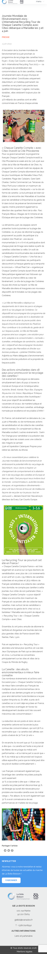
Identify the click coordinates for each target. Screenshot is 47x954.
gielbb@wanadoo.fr (24, 920)
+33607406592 (25, 925)
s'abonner (11, 880)
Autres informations (23, 931)
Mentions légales (24, 951)
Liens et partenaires (24, 936)
